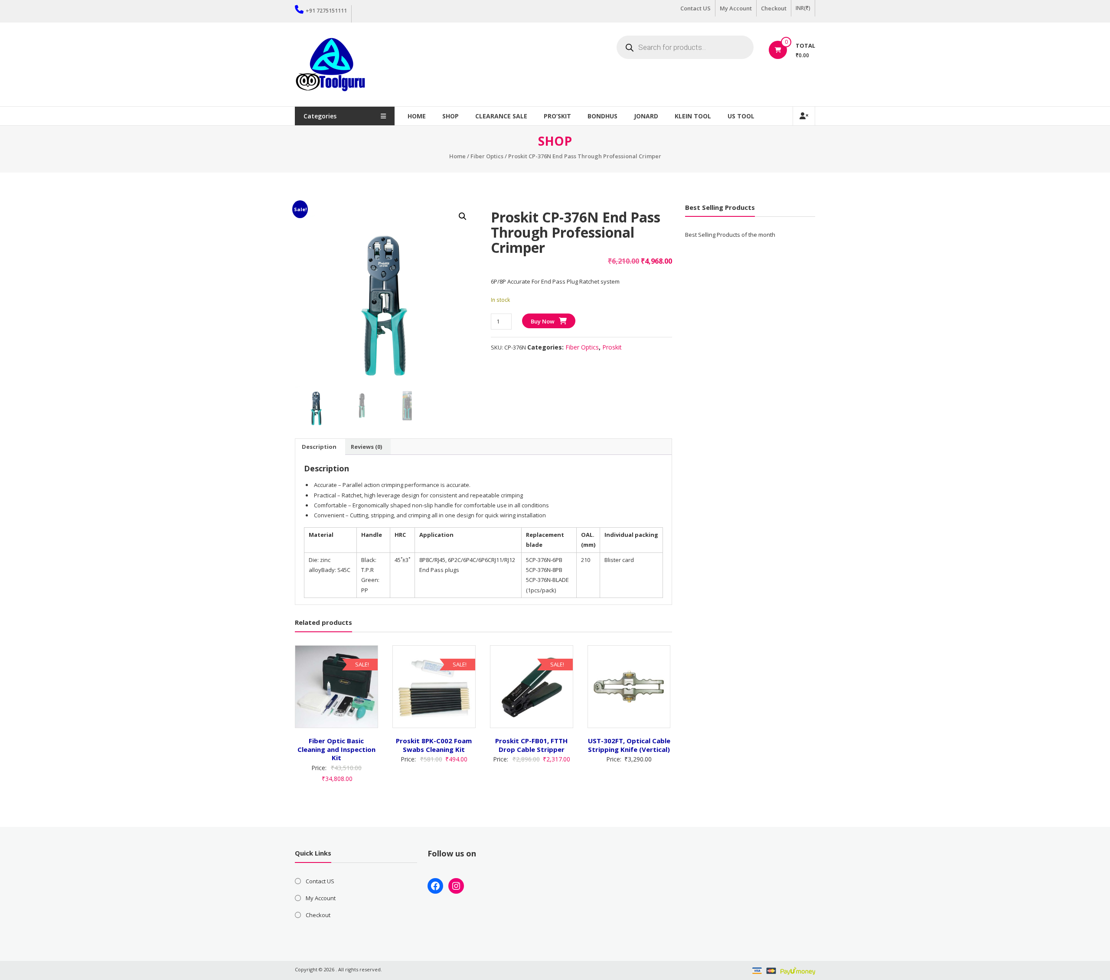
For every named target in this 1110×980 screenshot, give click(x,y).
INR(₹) (803, 8)
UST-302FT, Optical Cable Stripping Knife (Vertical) (629, 745)
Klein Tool (693, 116)
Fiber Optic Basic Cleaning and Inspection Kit (336, 749)
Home (417, 116)
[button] (462, 216)
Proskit (612, 347)
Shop (450, 116)
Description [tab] (319, 447)
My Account (736, 8)
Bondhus (602, 116)
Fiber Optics (486, 156)
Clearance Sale (501, 116)
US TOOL (741, 116)
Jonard (646, 116)
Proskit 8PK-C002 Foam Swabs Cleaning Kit (434, 745)
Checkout (774, 8)
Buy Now (543, 321)
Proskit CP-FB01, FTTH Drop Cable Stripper (531, 745)
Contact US (695, 8)
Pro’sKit (557, 116)
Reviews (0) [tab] (366, 447)
